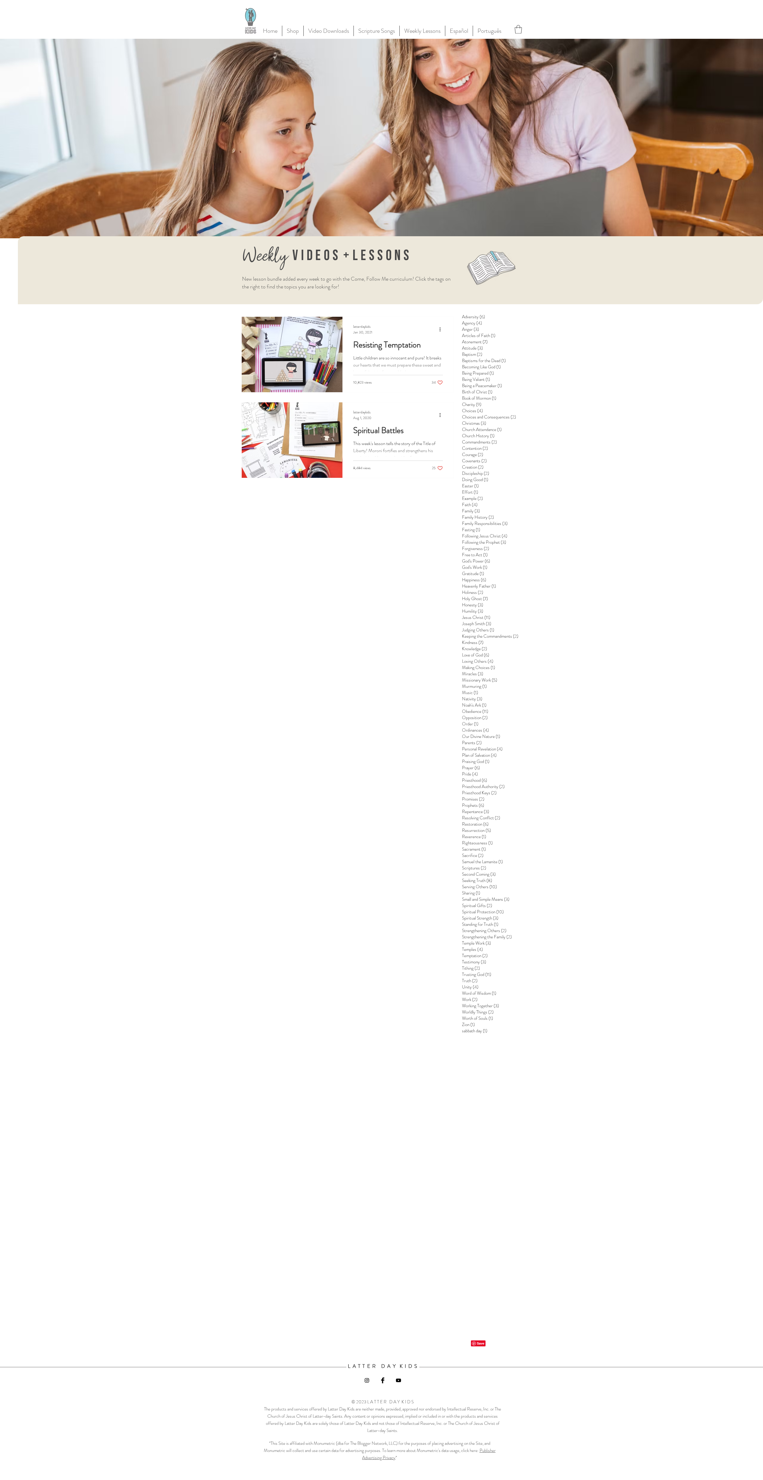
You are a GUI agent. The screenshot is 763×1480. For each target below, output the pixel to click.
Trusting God (476, 974)
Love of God (475, 655)
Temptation (475, 955)
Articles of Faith (478, 335)
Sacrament (474, 849)
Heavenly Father (479, 586)
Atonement (475, 341)
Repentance (475, 811)
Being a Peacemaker (482, 385)
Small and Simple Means (485, 899)
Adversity (473, 316)
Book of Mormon (479, 398)
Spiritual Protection (483, 911)
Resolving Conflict (481, 818)
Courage (472, 454)
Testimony (474, 962)
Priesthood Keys (479, 792)
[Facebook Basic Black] (383, 1380)
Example (472, 498)
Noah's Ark (474, 705)
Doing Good (475, 479)
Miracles (472, 673)
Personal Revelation (482, 749)
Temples (472, 949)
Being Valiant (476, 379)
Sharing (471, 893)
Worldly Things (478, 1012)
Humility (472, 611)
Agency (472, 323)
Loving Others (477, 661)
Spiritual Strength (480, 918)
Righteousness (477, 843)
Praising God (475, 761)
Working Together (480, 1005)
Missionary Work (479, 680)
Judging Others (478, 630)
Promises (473, 799)
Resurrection (476, 830)
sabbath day (474, 1030)
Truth (469, 980)
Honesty (472, 605)
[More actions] (442, 329)
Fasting (471, 529)
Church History (478, 435)
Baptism (472, 354)
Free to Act (475, 554)
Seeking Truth (477, 880)
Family (471, 511)
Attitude (472, 348)
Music (470, 692)
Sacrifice (472, 855)
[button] (518, 29)
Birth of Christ (477, 392)
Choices (472, 410)
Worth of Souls (477, 1018)
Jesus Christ (476, 617)
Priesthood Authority (483, 786)
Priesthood (474, 780)
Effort (470, 492)
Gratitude (473, 573)
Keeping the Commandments (490, 636)
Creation (472, 467)
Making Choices (478, 667)
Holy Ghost (475, 598)
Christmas (474, 423)
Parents (472, 742)
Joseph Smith (476, 623)
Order (470, 724)
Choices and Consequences (489, 417)
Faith (469, 504)
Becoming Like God (481, 367)
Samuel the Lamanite (482, 861)
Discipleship (475, 473)
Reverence (474, 836)
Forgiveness (475, 548)
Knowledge (474, 648)
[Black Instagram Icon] (367, 1380)
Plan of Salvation (479, 755)
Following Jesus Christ (484, 536)
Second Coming (479, 874)
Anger (470, 329)
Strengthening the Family (487, 937)
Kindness (472, 642)
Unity (470, 987)
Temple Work (476, 943)
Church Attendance (482, 429)
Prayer (471, 767)
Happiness (474, 580)
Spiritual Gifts (477, 905)
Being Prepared (478, 373)
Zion (468, 1024)
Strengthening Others (484, 930)
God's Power (476, 561)
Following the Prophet (484, 542)
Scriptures (474, 868)
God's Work (474, 567)
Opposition (475, 717)
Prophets (473, 805)
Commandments (479, 442)
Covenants (474, 461)
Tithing (471, 968)
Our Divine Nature (481, 736)
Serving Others (479, 886)
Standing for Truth (480, 924)
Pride (470, 774)
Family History (478, 517)
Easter (470, 486)
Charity (471, 404)
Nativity (472, 699)
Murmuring (474, 686)
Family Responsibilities (485, 523)
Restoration (475, 824)
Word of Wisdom (479, 993)
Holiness (472, 592)
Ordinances (475, 730)
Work (469, 999)
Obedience (475, 711)
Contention (475, 448)
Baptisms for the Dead (484, 360)
